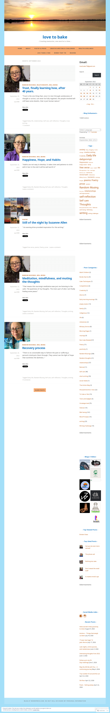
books (96, 149)
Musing (73, 53)
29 (90, 99)
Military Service (83, 177)
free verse (31, 247)
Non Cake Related (85, 340)
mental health (83, 175)
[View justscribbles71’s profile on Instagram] (85, 616)
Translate (94, 132)
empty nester (83, 164)
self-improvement (84, 193)
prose (46, 247)
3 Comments (26, 380)
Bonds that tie (60, 53)
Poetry (25, 219)
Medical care (82, 172)
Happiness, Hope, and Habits (41, 160)
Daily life (30, 121)
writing (24, 123)
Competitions (83, 286)
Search (81, 72)
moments (91, 177)
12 (81, 93)
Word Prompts (84, 417)
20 (84, 96)
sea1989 (16, 102)
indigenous (83, 313)
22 (90, 96)
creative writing (89, 152)
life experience (83, 170)
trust (68, 121)
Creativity (82, 156)
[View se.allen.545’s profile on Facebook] (81, 616)
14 (87, 93)
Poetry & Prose (40, 48)
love (88, 170)
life (99, 167)
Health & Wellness (86, 48)
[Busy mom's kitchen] (95, 484)
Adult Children (84, 272)
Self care (46, 121)
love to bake (55, 37)
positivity (82, 349)
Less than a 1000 (43, 53)
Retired (81, 367)
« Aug (88, 104)
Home (20, 48)
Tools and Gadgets (85, 399)
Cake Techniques (84, 281)
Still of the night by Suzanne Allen (44, 222)
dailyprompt (85, 159)
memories (89, 172)
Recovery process (33, 348)
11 (99, 90)
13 (84, 93)
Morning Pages (84, 331)
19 (81, 96)
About (28, 48)
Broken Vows (83, 534)
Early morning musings (86, 299)
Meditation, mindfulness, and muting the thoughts (47, 279)
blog (87, 150)
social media (83, 381)
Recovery (81, 191)
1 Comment (26, 125)
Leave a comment (28, 189)
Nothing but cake (90, 561)
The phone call (90, 554)
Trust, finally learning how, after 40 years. (43, 89)
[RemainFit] (95, 519)
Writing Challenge (85, 426)
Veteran (95, 207)
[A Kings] (95, 507)
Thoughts (62, 121)
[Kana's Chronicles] (84, 465)
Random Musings (29, 85)
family (89, 164)
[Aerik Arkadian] (84, 508)
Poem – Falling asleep (86, 685)
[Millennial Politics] (95, 463)
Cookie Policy (36, 710)
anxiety (82, 149)
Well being (53, 85)
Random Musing (39, 187)
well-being (82, 210)
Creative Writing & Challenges (62, 48)
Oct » (92, 104)
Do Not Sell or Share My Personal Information (65, 701)
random (88, 184)
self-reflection (54, 121)
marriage (92, 170)
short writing (83, 376)
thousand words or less (85, 207)
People (81, 180)
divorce (91, 162)
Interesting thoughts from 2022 (89, 654)
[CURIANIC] (95, 496)
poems (37, 247)
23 (93, 96)
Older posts (40, 390)
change (81, 152)
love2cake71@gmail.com (87, 66)
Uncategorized (84, 403)
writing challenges (93, 213)
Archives (82, 138)
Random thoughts (85, 358)
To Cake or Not (84, 394)
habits (91, 168)
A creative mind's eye (92, 577)
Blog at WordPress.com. (34, 701)
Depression (83, 162)
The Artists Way (84, 385)
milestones (92, 175)
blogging (91, 150)
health (95, 168)
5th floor (82, 680)
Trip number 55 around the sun (89, 674)
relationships (42, 85)
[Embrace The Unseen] (95, 473)
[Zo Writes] (84, 496)
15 (90, 93)
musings (97, 177)
